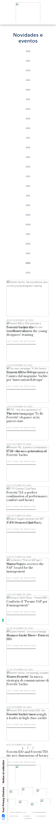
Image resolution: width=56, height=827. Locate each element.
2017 (28, 138)
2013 (28, 176)
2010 (28, 205)
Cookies (27, 816)
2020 (28, 109)
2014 (28, 167)
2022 (28, 90)
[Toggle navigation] (50, 19)
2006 (28, 244)
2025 (28, 61)
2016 (28, 147)
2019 (28, 119)
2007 (28, 234)
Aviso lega (13, 816)
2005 (28, 253)
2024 (28, 70)
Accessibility (41, 816)
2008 (28, 224)
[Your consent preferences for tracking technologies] (3, 620)
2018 (28, 128)
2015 (28, 157)
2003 (28, 273)
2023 (28, 80)
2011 (28, 196)
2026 (28, 51)
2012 (28, 186)
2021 (28, 99)
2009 (28, 215)
